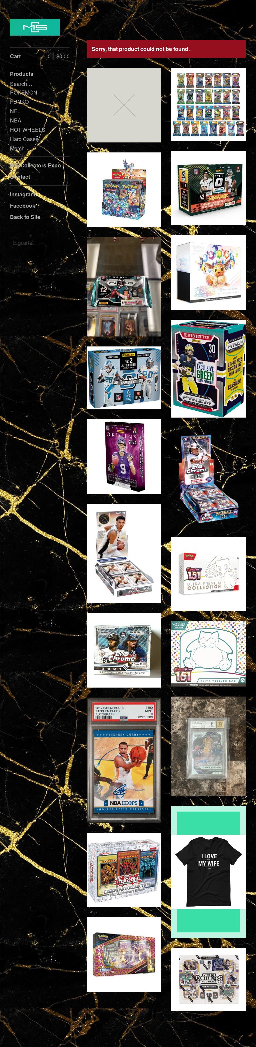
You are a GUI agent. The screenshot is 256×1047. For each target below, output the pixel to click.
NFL (15, 111)
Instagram (22, 194)
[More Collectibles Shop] (35, 27)
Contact (20, 176)
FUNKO (19, 101)
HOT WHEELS (27, 129)
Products (21, 74)
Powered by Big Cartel (23, 243)
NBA (15, 120)
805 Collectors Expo (35, 165)
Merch (17, 148)
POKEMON (23, 92)
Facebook (22, 205)
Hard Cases (24, 139)
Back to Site (25, 217)
